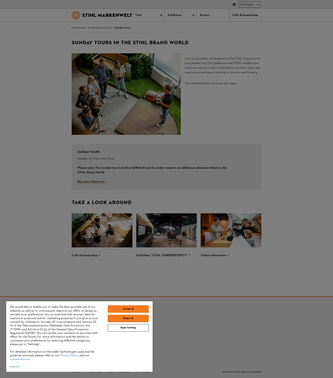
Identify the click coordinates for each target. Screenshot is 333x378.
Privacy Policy (69, 355)
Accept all (128, 309)
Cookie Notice (19, 359)
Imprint (14, 367)
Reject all (128, 318)
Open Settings (128, 328)
